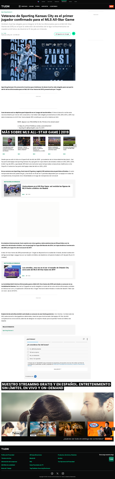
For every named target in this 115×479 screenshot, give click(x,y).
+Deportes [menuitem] (44, 6)
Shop (76, 1)
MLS (4, 154)
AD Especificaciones (36, 455)
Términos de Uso (6, 458)
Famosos (57, 1)
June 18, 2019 (40, 128)
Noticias (50, 1)
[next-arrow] (75, 145)
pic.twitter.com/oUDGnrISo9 (43, 126)
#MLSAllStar (34, 122)
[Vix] (111, 6)
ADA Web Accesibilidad (8, 465)
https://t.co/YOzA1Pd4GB (26, 126)
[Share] (73, 33)
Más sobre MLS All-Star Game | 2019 (35, 132)
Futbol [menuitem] (37, 6)
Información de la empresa (9, 461)
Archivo (60, 458)
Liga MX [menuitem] (31, 6)
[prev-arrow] (0, 429)
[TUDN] (5, 6)
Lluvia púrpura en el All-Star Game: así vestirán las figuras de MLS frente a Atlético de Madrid (46, 187)
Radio (70, 1)
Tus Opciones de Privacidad (66, 461)
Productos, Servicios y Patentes (67, 455)
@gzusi (24, 122)
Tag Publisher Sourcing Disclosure (40, 468)
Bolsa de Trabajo (6, 468)
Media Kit (32, 458)
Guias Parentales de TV (36, 465)
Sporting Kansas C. (7, 12)
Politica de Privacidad (7, 455)
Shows (43, 1)
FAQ (31, 461)
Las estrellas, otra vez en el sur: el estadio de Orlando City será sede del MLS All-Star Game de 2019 (45, 269)
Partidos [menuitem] (24, 6)
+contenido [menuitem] (53, 6)
